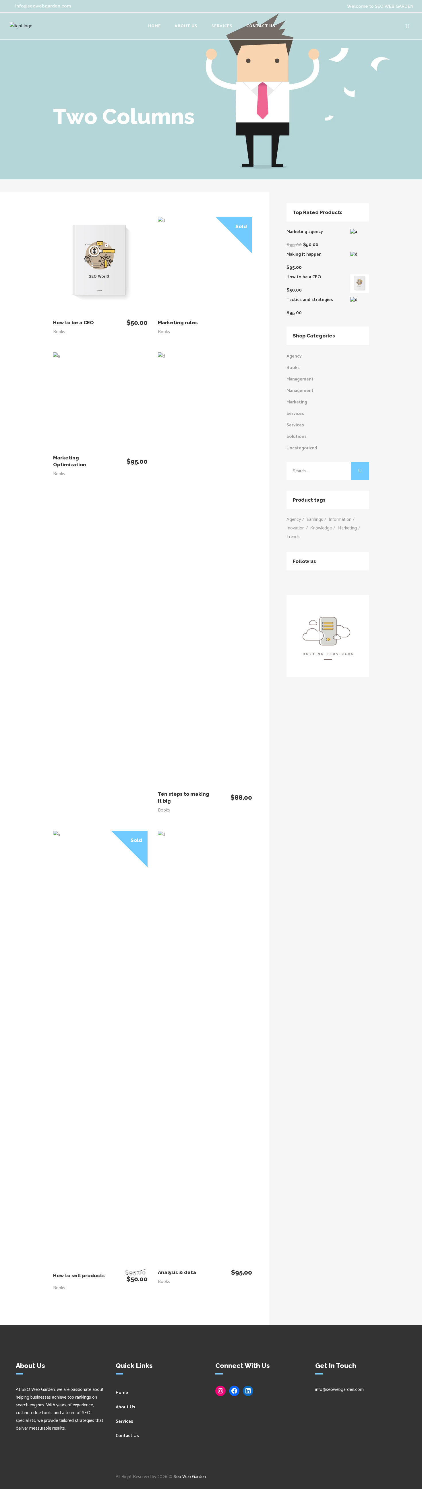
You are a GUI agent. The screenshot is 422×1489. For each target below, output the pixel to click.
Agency (294, 356)
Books (59, 332)
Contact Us (127, 1436)
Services (295, 414)
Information (340, 519)
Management (300, 379)
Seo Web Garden (190, 1477)
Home (122, 1393)
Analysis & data (177, 1272)
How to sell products (79, 1275)
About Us (125, 1407)
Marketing (297, 402)
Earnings (315, 519)
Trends (293, 537)
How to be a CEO (73, 322)
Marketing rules (178, 322)
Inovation (296, 528)
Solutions (297, 436)
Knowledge (321, 528)
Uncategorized (302, 448)
